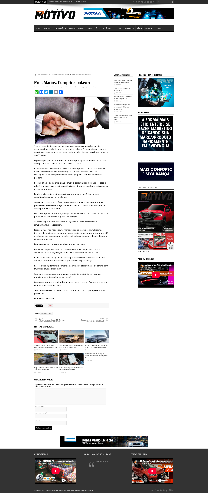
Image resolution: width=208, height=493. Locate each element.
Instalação (60, 28)
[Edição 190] (156, 250)
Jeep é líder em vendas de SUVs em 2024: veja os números (46, 369)
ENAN (90, 28)
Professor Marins (46, 313)
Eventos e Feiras (76, 28)
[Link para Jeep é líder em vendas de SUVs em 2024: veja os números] (46, 365)
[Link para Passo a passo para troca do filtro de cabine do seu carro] (71, 365)
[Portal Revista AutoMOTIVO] (58, 19)
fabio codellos (45, 87)
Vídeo (139, 28)
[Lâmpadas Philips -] (104, 446)
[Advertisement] (104, 53)
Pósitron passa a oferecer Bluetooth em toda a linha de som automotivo (52, 320)
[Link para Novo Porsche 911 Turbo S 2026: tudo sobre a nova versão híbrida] (46, 343)
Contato (159, 28)
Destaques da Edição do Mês (64, 75)
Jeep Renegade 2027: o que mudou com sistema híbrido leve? (71, 346)
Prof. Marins (71, 87)
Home (38, 28)
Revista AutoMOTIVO (102, 461)
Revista (47, 28)
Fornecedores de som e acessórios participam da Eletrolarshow (92, 320)
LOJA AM (118, 28)
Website (37, 420)
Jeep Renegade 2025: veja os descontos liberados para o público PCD (96, 356)
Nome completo (39, 406)
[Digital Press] (155, 150)
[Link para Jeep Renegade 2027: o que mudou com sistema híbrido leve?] (71, 343)
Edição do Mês (51, 75)
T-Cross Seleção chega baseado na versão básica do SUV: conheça (123, 117)
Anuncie (148, 28)
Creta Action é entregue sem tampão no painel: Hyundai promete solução (122, 107)
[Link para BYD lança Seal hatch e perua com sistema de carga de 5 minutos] (97, 343)
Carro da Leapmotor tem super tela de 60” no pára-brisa (63, 2)
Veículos (129, 28)
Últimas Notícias (103, 28)
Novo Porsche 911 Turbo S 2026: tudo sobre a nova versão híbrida (45, 346)
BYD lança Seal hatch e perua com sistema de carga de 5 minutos (96, 346)
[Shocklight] (129, 18)
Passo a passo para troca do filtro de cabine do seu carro (71, 369)
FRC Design (89, 490)
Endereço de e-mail (40, 413)
